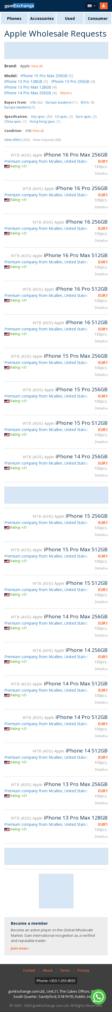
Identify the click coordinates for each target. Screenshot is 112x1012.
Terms (65, 970)
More (65, 92)
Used (70, 18)
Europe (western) (19, 107)
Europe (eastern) (62, 102)
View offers (17, 139)
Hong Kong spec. (45, 121)
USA (36, 102)
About (47, 970)
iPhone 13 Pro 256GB (73, 81)
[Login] (104, 5)
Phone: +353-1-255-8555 (56, 980)
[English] (91, 5)
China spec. (15, 121)
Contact (29, 970)
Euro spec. (86, 116)
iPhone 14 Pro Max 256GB (30, 92)
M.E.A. (87, 102)
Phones (14, 18)
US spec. (64, 116)
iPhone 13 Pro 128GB (26, 81)
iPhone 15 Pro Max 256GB (47, 75)
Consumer (98, 18)
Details (100, 173)
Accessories (42, 18)
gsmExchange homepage (19, 5)
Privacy (83, 970)
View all (36, 66)
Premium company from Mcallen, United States (46, 161)
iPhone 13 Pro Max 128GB (30, 87)
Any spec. (41, 116)
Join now (19, 948)
